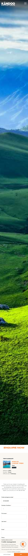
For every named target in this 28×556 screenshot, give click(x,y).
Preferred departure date (7, 497)
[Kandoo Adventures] (8, 3)
